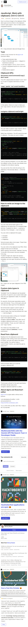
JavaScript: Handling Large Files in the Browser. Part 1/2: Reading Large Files (14, 555)
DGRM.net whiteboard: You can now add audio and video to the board (13, 548)
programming (15, 18)
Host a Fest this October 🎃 (11, 588)
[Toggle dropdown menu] (26, 411)
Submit (5, 466)
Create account (22, 1)
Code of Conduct (10, 470)
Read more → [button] (5, 451)
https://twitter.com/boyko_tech (9, 402)
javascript (8, 18)
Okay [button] (3, 624)
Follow (14, 530)
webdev (22, 18)
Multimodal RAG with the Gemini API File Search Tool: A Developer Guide (14, 433)
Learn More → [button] (5, 518)
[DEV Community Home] (5, 2)
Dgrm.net (3, 394)
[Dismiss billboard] (26, 598)
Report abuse (19, 470)
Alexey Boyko (7, 5)
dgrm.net (20, 54)
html (2, 18)
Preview (12, 466)
